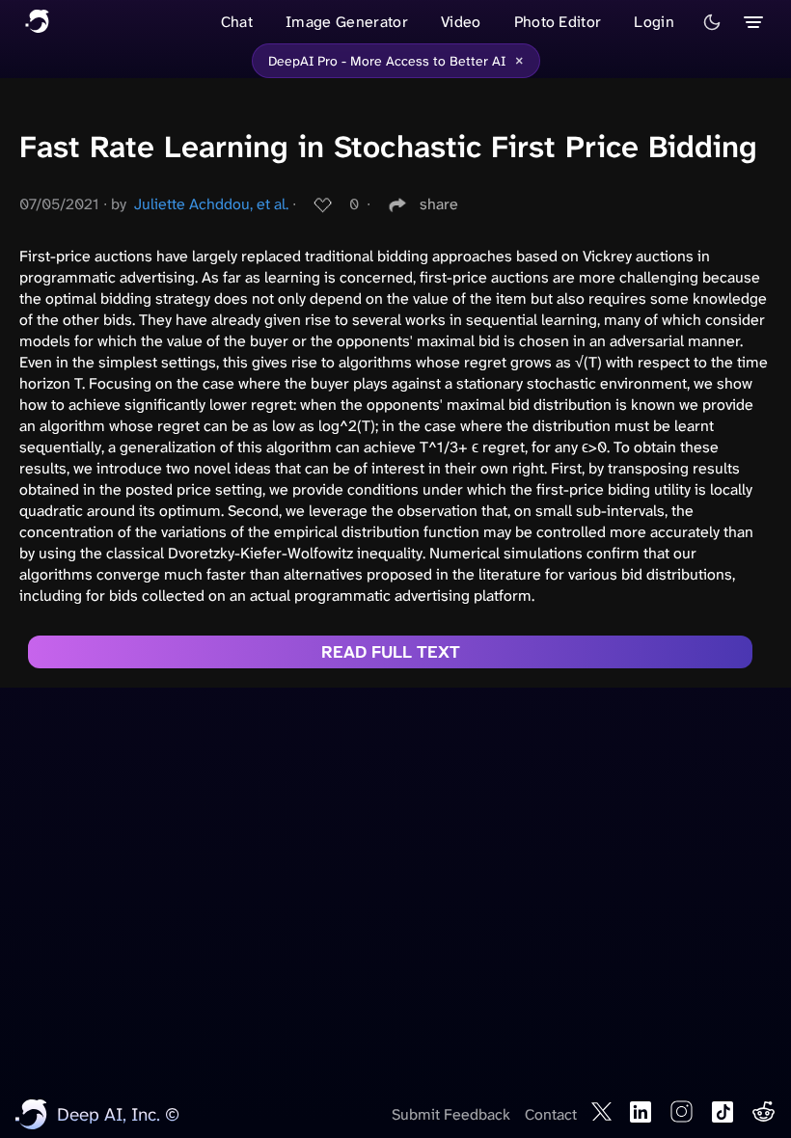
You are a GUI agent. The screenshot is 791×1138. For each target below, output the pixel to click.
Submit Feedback (451, 1114)
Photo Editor (558, 22)
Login (654, 22)
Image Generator (347, 22)
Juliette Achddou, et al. (211, 204)
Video (461, 22)
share (439, 204)
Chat (237, 22)
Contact (551, 1114)
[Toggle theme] (711, 22)
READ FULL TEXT (390, 652)
